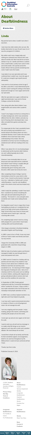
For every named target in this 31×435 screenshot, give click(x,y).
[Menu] (29, 6)
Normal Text (24, 433)
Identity (19, 391)
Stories (19, 401)
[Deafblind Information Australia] (9, 6)
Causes (19, 386)
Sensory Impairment (22, 389)
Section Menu (9, 28)
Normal (2, 433)
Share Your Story (21, 418)
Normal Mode (18, 433)
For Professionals (8, 417)
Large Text (29, 433)
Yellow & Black (7, 433)
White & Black (13, 433)
